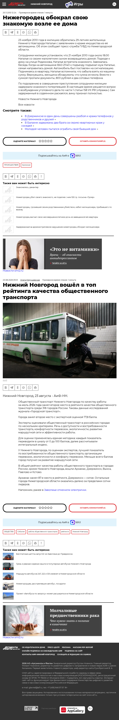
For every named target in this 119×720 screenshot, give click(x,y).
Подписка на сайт (73, 651)
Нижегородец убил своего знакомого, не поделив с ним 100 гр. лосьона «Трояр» (55, 197)
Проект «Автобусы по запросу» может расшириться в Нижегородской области (54, 593)
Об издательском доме (33, 647)
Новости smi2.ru (13, 270)
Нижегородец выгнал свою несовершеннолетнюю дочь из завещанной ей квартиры (57, 217)
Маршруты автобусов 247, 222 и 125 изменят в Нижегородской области (50, 574)
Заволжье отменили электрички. (65, 489)
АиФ (5, 380)
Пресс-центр (54, 647)
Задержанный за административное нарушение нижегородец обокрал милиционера (57, 227)
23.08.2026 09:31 (10, 280)
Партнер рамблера (48, 708)
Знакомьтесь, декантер (27, 187)
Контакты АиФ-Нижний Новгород (38, 655)
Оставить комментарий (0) (93, 141)
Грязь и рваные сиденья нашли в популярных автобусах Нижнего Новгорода (53, 564)
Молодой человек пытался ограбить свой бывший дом (60, 129)
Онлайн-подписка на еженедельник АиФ (42, 651)
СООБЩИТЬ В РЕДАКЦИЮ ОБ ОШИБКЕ (74, 655)
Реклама (66, 647)
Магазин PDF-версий (83, 647)
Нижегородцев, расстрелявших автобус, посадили (41, 584)
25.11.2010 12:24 (9, 12)
